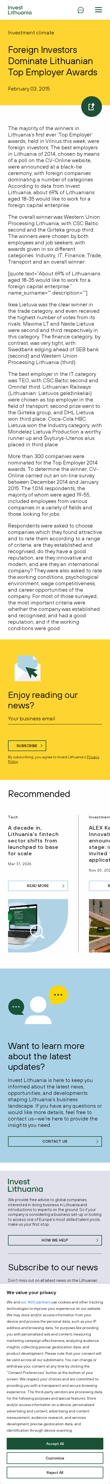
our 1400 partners (35, 1302)
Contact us (54, 1141)
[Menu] (81, 10)
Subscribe (27, 746)
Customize (55, 1458)
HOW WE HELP (55, 1240)
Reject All (55, 1472)
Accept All (55, 1444)
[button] (98, 10)
